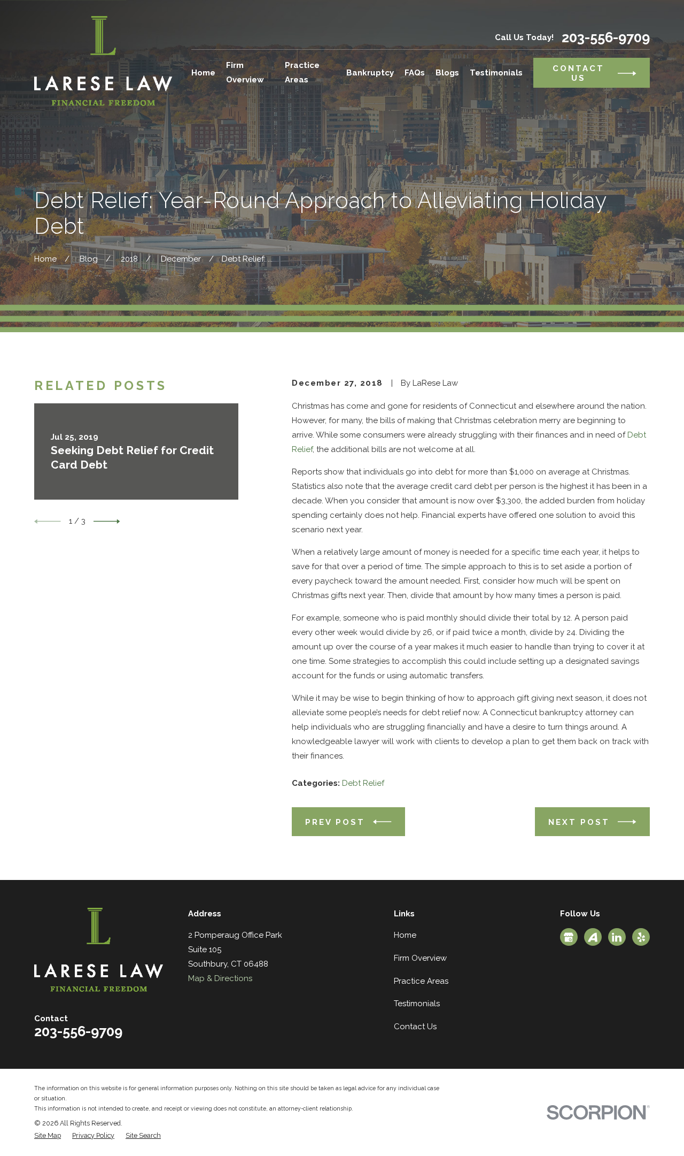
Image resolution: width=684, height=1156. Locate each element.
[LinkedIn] (616, 937)
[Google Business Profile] (568, 937)
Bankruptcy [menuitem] (370, 73)
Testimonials (417, 1003)
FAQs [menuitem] (415, 73)
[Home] (103, 61)
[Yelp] (641, 937)
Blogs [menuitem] (447, 73)
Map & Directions (220, 978)
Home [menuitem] (203, 73)
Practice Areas (421, 981)
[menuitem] (47, 1136)
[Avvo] (592, 937)
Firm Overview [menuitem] (245, 72)
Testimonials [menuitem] (496, 73)
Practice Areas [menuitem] (302, 72)
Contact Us (415, 1026)
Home (405, 935)
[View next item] (107, 521)
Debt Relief (363, 783)
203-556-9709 (606, 37)
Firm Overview (420, 958)
